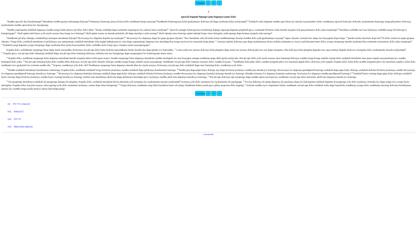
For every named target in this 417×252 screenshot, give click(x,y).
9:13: (9, 118)
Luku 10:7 (29, 126)
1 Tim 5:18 (25, 103)
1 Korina (200, 3)
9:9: (9, 103)
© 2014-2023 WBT (208, 134)
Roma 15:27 (19, 111)
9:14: (9, 126)
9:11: (9, 111)
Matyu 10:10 (19, 126)
